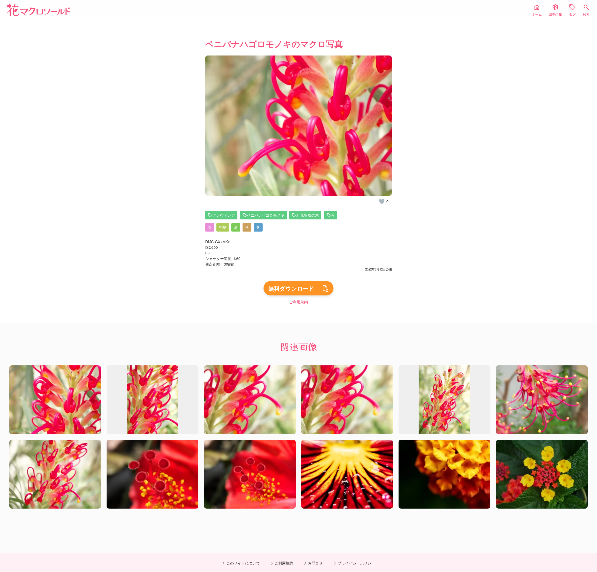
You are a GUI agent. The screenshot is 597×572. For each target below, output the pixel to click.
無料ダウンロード (291, 288)
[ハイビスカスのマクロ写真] (152, 474)
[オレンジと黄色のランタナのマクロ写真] (542, 474)
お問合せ (315, 563)
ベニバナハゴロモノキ (265, 215)
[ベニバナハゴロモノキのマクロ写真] (55, 399)
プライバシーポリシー (356, 563)
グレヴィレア (223, 215)
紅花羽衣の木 (307, 215)
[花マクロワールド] (38, 10)
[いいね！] (382, 201)
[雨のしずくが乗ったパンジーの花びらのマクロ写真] (347, 474)
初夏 (222, 227)
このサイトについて (243, 563)
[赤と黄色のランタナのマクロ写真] (444, 474)
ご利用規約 (298, 302)
